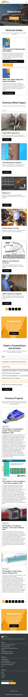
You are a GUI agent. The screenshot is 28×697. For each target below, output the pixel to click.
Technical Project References (7, 664)
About (2, 672)
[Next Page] (22, 309)
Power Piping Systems (5, 646)
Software (3, 649)
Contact (2, 677)
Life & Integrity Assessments (7, 651)
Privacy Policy (15, 691)
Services (3, 642)
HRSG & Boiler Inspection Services (8, 644)
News (2, 666)
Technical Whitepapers (5, 661)
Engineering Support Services (7, 653)
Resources (3, 656)
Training (2, 673)
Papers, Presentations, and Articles (8, 662)
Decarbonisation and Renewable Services (9, 648)
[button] (26, 2)
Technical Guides (4, 659)
